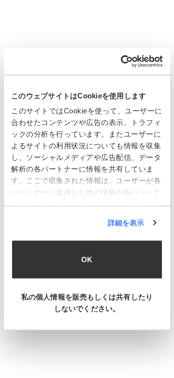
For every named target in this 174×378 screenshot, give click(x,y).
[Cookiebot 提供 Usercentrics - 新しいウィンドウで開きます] (123, 61)
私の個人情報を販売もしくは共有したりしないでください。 (87, 303)
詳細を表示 (126, 223)
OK (86, 259)
